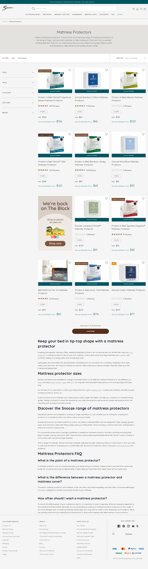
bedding (123, 355)
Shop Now (81, 2)
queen (64, 382)
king (72, 382)
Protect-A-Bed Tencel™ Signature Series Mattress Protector (54, 99)
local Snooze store (123, 446)
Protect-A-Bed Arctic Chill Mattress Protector (92, 292)
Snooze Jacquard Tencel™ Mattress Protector (88, 227)
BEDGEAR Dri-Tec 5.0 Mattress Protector (53, 292)
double (58, 382)
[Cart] (145, 9)
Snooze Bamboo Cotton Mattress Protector (91, 99)
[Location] (134, 9)
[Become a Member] (137, 9)
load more (90, 331)
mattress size (96, 390)
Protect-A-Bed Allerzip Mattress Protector (127, 99)
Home (4, 21)
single (52, 382)
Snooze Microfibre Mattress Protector (125, 163)
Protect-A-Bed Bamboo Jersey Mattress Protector (90, 163)
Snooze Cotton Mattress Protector (128, 290)
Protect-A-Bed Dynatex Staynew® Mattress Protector (128, 227)
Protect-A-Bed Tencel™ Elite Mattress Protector (52, 163)
